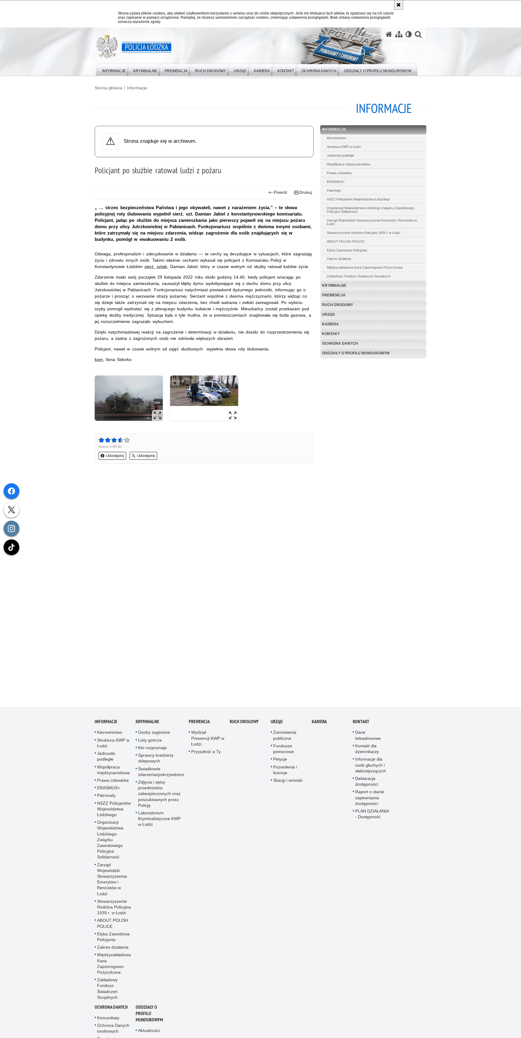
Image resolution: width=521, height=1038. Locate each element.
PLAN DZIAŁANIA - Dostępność (372, 815)
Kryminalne (334, 285)
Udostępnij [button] (115, 456)
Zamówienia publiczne (284, 736)
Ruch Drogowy (337, 305)
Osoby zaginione (154, 733)
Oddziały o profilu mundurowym (356, 353)
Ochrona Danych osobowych (113, 1029)
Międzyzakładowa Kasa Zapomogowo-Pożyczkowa (365, 267)
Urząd (328, 314)
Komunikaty (108, 1018)
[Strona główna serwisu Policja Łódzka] (389, 34)
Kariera (330, 324)
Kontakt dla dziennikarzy (367, 749)
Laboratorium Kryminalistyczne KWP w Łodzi (159, 819)
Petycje (280, 760)
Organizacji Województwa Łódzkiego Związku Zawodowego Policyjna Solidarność (370, 209)
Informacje (137, 87)
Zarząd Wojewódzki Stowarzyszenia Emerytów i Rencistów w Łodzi (372, 222)
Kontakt (330, 334)
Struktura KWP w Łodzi (344, 147)
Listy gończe (150, 741)
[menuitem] (114, 69)
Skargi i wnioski (287, 781)
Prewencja (334, 295)
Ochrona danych (340, 343)
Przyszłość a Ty (206, 752)
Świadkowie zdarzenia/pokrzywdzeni (161, 772)
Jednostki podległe (340, 155)
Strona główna (108, 87)
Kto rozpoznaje (152, 748)
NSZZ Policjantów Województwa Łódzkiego (358, 199)
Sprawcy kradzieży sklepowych (156, 759)
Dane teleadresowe (368, 736)
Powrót (280, 192)
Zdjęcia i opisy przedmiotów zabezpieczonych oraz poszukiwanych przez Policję (159, 795)
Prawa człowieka (339, 173)
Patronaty (334, 190)
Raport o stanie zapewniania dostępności (369, 798)
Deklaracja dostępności (366, 782)
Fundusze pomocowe (283, 749)
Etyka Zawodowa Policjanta (347, 250)
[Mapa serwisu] (399, 34)
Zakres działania (339, 258)
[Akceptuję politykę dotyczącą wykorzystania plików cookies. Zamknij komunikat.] (398, 5)
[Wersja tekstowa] (409, 34)
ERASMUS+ (336, 182)
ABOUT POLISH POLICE (345, 241)
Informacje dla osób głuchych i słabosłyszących (370, 766)
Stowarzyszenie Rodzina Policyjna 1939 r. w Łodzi (363, 233)
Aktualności (149, 1031)
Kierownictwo (336, 138)
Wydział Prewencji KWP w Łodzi (207, 739)
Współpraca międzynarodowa (348, 164)
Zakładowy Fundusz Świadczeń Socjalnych (358, 276)
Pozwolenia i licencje (285, 770)
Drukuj (305, 192)
